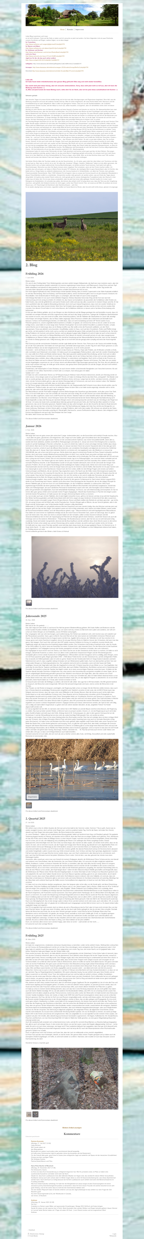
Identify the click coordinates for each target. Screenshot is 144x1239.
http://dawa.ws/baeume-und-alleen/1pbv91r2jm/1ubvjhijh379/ (46, 48)
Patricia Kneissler (37, 1141)
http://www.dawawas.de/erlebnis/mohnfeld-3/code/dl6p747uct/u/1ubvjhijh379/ (58, 71)
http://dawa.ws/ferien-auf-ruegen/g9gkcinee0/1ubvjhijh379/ (45, 44)
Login (114, 1234)
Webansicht (113, 1236)
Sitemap (41, 1234)
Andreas (34, 1200)
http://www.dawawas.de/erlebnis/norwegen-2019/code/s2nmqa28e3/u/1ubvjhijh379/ (60, 67)
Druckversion (34, 1234)
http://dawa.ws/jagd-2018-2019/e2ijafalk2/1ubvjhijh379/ (42, 60)
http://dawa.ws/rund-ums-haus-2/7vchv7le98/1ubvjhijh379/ (45, 56)
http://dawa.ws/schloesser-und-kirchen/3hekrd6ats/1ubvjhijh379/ (47, 52)
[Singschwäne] (29, 805)
